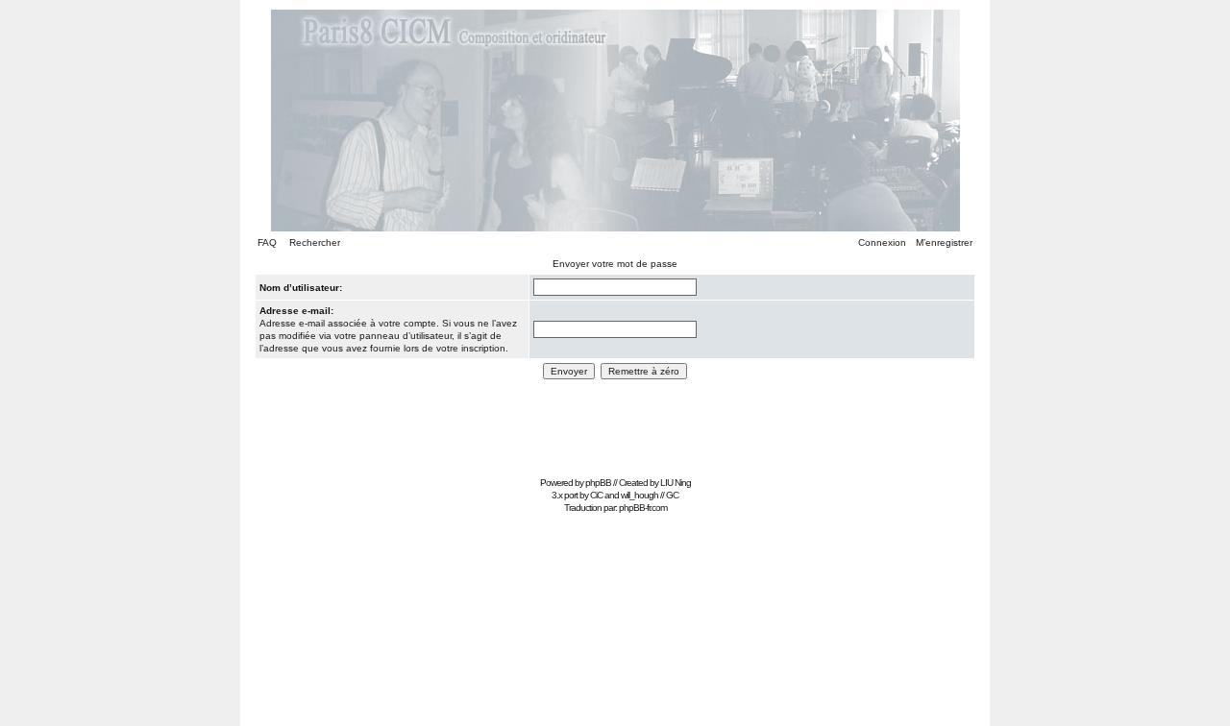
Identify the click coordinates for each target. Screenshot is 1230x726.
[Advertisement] (615, 427)
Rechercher (314, 242)
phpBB (598, 482)
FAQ (267, 242)
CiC (596, 495)
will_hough (639, 495)
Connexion (882, 242)
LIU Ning (675, 482)
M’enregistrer (944, 242)
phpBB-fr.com (643, 507)
